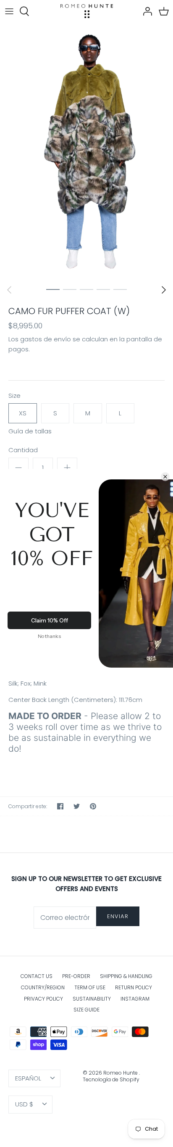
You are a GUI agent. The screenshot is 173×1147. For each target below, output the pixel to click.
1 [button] (53, 289)
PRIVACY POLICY (43, 998)
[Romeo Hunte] (86, 11)
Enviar (117, 916)
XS (22, 413)
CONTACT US (36, 976)
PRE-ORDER (76, 976)
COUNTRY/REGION (43, 987)
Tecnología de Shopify (111, 1079)
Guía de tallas (30, 431)
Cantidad (23, 449)
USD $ (24, 1104)
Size (14, 395)
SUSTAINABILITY (92, 998)
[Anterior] (9, 290)
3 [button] (86, 289)
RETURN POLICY (133, 987)
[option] (86, 151)
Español (28, 1078)
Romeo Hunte (121, 1072)
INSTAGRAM (135, 998)
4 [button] (103, 289)
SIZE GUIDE (86, 1009)
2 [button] (69, 289)
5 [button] (120, 289)
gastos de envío (45, 339)
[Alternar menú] (9, 11)
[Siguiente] (164, 290)
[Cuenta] (145, 11)
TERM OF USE (89, 987)
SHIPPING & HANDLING (126, 976)
